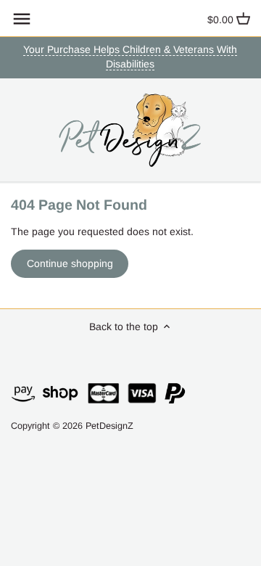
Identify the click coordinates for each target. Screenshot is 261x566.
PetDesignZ (109, 426)
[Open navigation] (22, 19)
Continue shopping (70, 263)
